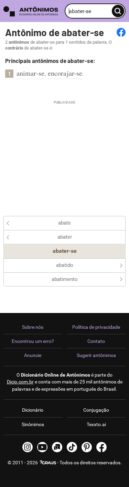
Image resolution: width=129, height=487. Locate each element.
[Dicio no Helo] (57, 447)
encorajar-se (65, 73)
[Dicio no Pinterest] (87, 447)
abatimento (65, 279)
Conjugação (96, 410)
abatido (64, 265)
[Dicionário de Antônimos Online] (32, 11)
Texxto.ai (96, 424)
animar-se (30, 73)
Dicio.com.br (20, 382)
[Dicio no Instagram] (27, 447)
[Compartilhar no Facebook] (121, 32)
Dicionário (32, 410)
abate (64, 223)
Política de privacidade (96, 327)
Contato (96, 341)
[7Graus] (47, 462)
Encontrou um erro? (33, 341)
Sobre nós (32, 327)
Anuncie (32, 355)
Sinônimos (33, 424)
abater (64, 237)
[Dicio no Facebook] (101, 447)
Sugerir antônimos (96, 355)
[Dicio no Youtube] (42, 447)
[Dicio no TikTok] (72, 447)
